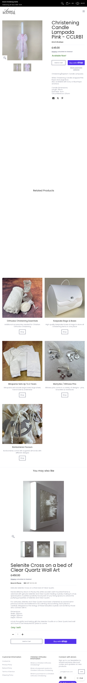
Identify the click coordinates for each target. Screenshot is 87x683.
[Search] (62, 3)
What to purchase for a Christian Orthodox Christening (42, 675)
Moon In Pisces (16, 583)
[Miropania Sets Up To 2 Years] (22, 361)
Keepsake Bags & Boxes (64, 321)
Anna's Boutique (57, 42)
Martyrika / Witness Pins (64, 384)
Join (81, 672)
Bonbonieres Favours (22, 447)
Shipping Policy (7, 675)
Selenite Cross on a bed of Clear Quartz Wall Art (41, 567)
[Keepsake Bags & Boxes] (65, 298)
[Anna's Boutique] (9, 11)
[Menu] (83, 11)
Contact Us (6, 661)
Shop (22, 332)
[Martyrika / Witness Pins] (65, 361)
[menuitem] (69, 3)
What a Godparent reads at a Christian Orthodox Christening (41, 669)
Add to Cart (58, 63)
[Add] (22, 634)
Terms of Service (8, 672)
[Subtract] (13, 634)
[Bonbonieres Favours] (22, 424)
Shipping (54, 52)
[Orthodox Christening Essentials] (22, 298)
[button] (53, 98)
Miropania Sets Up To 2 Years (22, 384)
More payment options (76, 69)
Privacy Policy (7, 665)
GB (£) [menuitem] (83, 3)
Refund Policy (7, 668)
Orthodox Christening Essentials (22, 321)
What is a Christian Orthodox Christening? (40, 664)
